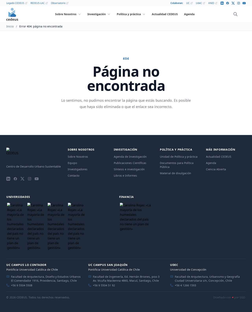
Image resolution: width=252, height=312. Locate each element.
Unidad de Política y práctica (178, 156)
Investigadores (77, 169)
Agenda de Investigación (130, 156)
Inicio (10, 26)
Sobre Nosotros (78, 156)
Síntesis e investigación (129, 169)
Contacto (73, 175)
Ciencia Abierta (216, 169)
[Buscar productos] (235, 14)
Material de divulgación (175, 173)
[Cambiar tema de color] (241, 14)
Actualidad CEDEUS (218, 156)
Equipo (72, 163)
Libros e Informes (125, 175)
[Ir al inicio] (12, 14)
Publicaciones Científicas (130, 163)
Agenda (211, 163)
